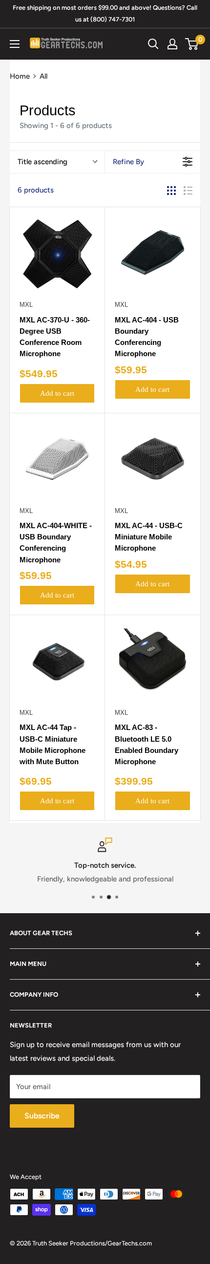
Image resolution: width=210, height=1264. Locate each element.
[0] (192, 44)
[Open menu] (15, 44)
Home (20, 76)
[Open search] (153, 44)
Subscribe (42, 1115)
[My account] (172, 44)
